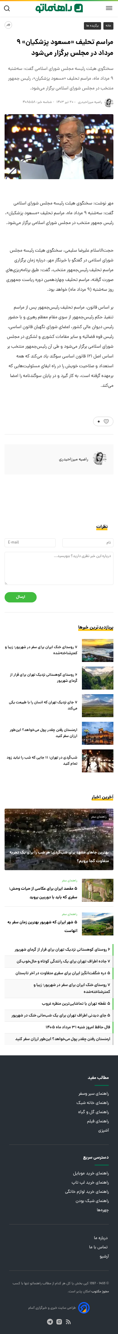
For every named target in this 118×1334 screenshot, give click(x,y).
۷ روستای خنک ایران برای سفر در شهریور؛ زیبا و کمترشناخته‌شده (41, 650)
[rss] (68, 1321)
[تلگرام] (50, 1321)
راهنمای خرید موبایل (91, 1173)
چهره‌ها (103, 1210)
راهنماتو (35, 1283)
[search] (8, 8)
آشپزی (103, 1131)
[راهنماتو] (59, 8)
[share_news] (8, 25)
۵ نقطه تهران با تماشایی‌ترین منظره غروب (76, 1004)
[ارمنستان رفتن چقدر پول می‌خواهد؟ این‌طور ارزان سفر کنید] (97, 733)
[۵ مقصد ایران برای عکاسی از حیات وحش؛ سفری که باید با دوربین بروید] (97, 890)
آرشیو (104, 1256)
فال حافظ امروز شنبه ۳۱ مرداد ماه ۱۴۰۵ (78, 1027)
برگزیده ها (92, 26)
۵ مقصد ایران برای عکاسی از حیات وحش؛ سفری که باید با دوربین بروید (43, 893)
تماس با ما (99, 1247)
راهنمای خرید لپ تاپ (90, 1183)
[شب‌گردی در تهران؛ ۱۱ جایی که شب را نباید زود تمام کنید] (97, 760)
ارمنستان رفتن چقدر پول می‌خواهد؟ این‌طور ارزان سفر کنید (43, 733)
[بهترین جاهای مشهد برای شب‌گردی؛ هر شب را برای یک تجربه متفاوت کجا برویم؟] (59, 839)
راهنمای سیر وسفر (93, 1094)
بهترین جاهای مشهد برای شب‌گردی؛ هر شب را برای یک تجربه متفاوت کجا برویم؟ (59, 856)
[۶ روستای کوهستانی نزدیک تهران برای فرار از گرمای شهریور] (97, 678)
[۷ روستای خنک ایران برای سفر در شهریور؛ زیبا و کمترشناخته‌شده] (97, 650)
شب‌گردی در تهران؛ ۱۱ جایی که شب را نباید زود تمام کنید (42, 761)
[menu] (109, 8)
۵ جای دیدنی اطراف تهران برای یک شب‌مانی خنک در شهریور (60, 1016)
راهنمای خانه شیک (92, 1103)
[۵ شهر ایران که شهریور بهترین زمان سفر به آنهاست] (97, 923)
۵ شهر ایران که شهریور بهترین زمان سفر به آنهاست (42, 926)
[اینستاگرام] (59, 1321)
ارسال (20, 597)
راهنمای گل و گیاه (93, 1112)
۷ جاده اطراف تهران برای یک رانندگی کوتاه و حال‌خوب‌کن (63, 961)
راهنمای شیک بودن (92, 1201)
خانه (108, 26)
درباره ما (101, 1238)
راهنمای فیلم (98, 1121)
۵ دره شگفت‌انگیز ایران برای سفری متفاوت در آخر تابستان (62, 973)
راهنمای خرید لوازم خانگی (87, 1192)
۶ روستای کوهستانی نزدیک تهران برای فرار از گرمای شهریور (43, 678)
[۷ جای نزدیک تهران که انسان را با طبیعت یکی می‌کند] (97, 705)
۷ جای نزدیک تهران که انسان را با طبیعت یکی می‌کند (43, 706)
